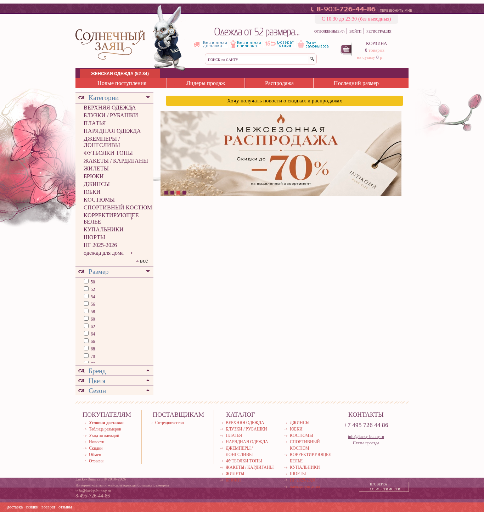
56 (92, 304)
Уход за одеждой (104, 435)
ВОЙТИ (355, 31)
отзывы (65, 507)
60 (92, 319)
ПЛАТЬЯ (95, 123)
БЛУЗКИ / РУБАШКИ (111, 115)
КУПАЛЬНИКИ (104, 229)
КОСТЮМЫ (99, 200)
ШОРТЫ (94, 237)
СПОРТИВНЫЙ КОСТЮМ (118, 207)
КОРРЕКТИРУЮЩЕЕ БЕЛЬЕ (111, 218)
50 (92, 282)
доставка (15, 507)
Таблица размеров (105, 429)
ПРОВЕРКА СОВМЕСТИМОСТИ (385, 487)
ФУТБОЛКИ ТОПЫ (108, 153)
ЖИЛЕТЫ (96, 168)
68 (92, 349)
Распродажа (279, 83)
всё (144, 261)
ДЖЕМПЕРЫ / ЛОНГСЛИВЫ (102, 142)
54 (92, 296)
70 (92, 356)
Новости (96, 441)
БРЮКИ (94, 176)
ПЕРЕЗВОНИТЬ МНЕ (396, 10)
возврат (48, 507)
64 (92, 334)
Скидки (95, 448)
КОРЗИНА (376, 43)
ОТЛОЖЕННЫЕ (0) (329, 31)
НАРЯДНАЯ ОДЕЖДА (112, 131)
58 (92, 311)
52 (92, 289)
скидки (32, 507)
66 (92, 341)
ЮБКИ (92, 192)
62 (92, 326)
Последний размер (356, 83)
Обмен (95, 454)
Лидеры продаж (205, 83)
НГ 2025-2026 (100, 245)
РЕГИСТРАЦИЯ (379, 31)
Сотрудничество (169, 422)
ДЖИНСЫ (97, 184)
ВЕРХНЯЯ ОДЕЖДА (110, 108)
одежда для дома (104, 253)
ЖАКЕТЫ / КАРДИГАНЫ (116, 161)
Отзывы (96, 460)
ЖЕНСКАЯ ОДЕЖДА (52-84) (120, 73)
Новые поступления (121, 83)
